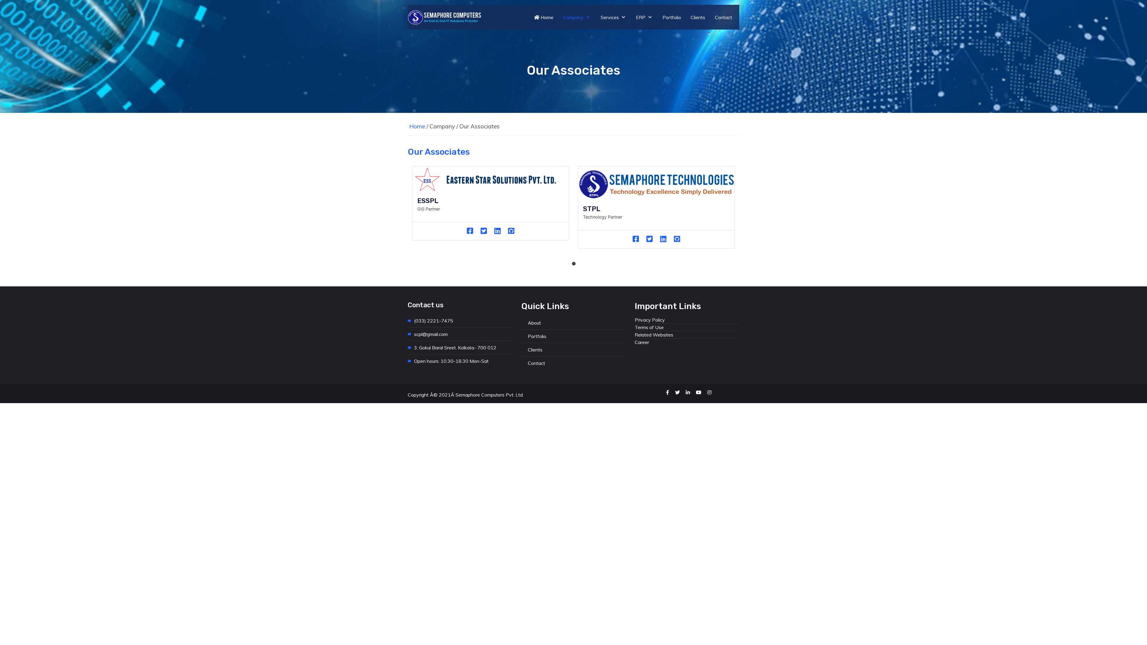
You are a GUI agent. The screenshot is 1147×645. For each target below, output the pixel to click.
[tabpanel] (491, 208)
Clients (535, 350)
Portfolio (537, 336)
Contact (536, 363)
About (534, 323)
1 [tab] (573, 263)
